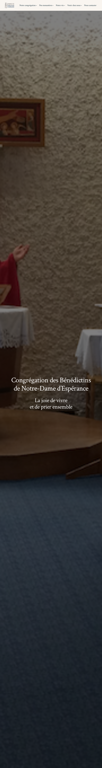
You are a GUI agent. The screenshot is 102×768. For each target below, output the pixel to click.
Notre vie (60, 5)
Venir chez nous (73, 5)
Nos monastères (45, 5)
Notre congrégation (28, 5)
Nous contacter (90, 5)
